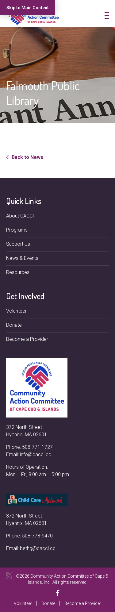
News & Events (22, 258)
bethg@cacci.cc (38, 548)
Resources (17, 272)
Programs (17, 230)
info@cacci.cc (35, 454)
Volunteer (16, 311)
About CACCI (20, 216)
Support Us (18, 244)
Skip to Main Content (27, 7)
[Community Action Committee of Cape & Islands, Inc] (33, 16)
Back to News (26, 157)
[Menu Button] (107, 15)
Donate (14, 325)
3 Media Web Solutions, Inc (9, 575)
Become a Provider (27, 339)
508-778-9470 (37, 536)
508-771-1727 (37, 447)
